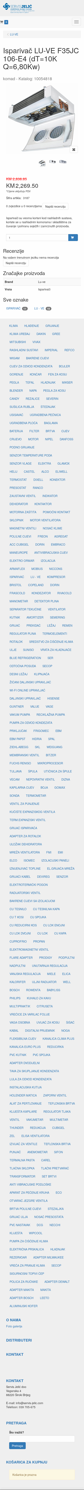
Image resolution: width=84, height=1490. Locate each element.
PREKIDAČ (34, 625)
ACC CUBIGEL (19, 544)
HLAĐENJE (31, 326)
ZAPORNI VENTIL (55, 1095)
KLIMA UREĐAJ (20, 334)
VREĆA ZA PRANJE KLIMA (27, 1265)
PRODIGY (45, 958)
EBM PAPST (17, 739)
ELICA (66, 974)
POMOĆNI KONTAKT (56, 512)
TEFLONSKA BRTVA (61, 1103)
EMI (60, 852)
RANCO (38, 488)
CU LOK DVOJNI (20, 933)
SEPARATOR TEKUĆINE (25, 609)
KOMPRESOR (56, 577)
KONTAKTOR (43, 504)
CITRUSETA (45, 1006)
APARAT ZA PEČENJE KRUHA (29, 1192)
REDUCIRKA (55, 1047)
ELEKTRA (44, 463)
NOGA (65, 1030)
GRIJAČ (15, 625)
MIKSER (67, 382)
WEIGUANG (54, 747)
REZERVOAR (18, 1257)
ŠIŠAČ (70, 1022)
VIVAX (36, 342)
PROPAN (39, 941)
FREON (43, 536)
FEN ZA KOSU (57, 374)
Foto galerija (14, 1326)
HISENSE (53, 698)
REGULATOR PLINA (23, 633)
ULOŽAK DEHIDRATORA (26, 844)
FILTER (34, 431)
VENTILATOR (56, 609)
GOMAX (59, 787)
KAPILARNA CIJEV (22, 787)
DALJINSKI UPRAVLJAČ (25, 698)
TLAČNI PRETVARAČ (55, 1168)
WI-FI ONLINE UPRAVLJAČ (27, 690)
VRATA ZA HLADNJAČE (55, 650)
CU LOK (42, 933)
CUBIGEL (58, 1128)
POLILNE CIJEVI (20, 536)
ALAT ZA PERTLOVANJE (26, 1103)
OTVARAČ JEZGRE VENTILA (29, 1201)
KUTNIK (15, 617)
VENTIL (15, 1120)
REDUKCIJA (38, 1128)
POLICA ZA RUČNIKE (24, 1282)
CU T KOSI (17, 917)
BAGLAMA (51, 423)
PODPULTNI (67, 958)
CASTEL (29, 471)
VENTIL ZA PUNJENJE (24, 804)
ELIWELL (61, 471)
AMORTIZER (35, 617)
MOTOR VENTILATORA (45, 520)
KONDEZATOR (41, 593)
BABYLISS (53, 990)
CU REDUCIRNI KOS (23, 925)
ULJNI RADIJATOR (44, 982)
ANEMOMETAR (37, 1152)
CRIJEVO (16, 439)
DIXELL (38, 480)
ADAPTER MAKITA (22, 1290)
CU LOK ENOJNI (54, 925)
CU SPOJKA (38, 917)
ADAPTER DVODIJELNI (25, 1063)
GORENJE (16, 374)
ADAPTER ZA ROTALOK (25, 836)
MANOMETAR (19, 601)
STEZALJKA (56, 1209)
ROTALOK (16, 642)
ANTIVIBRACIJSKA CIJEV (51, 552)
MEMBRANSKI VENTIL (24, 755)
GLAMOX (63, 463)
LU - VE (42, 308)
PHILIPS (15, 998)
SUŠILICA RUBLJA (22, 407)
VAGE (49, 706)
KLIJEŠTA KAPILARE (23, 1111)
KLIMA (13, 326)
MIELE (51, 974)
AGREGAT (61, 536)
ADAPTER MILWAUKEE (48, 1257)
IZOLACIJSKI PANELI (55, 860)
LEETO (44, 1298)
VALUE (34, 706)
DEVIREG (43, 877)
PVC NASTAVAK (20, 1225)
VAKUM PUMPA (20, 714)
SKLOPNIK (16, 520)
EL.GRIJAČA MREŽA (60, 868)
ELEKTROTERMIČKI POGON (29, 885)
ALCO (45, 471)
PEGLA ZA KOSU (54, 390)
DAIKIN (41, 334)
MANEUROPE (19, 552)
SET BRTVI (49, 1176)
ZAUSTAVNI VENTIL (23, 496)
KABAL (14, 1030)
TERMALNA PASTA (22, 1160)
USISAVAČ (16, 415)
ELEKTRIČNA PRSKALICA (27, 1249)
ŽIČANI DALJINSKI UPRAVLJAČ (30, 682)
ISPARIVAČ (16, 308)
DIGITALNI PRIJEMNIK (40, 1030)
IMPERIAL (51, 350)
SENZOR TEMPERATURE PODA (31, 455)
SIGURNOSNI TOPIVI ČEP (27, 1273)
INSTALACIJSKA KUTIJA (26, 1087)
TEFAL (29, 382)
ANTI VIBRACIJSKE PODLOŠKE (30, 1184)
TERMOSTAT (18, 480)
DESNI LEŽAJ (19, 674)
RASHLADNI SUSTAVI (24, 350)
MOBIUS (37, 569)
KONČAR (36, 374)
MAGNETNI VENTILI (23, 528)
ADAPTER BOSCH (21, 1298)
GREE (56, 334)
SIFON (58, 1152)
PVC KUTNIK (18, 1055)
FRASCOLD (17, 593)
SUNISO (28, 650)
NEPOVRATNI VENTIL (40, 779)
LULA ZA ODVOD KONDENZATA (31, 1079)
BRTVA (50, 431)
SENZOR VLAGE (21, 463)
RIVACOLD (64, 593)
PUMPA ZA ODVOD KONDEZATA (31, 723)
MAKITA (45, 1290)
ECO (59, 1192)
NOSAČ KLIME (52, 528)
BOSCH (15, 990)
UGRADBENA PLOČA (24, 423)
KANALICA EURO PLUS (25, 1047)
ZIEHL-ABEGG (19, 747)
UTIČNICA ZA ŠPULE (58, 771)
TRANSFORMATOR (22, 1176)
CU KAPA (60, 933)
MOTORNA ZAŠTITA (23, 512)
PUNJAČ (15, 1152)
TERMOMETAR (36, 796)
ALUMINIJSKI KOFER (24, 1306)
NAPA (33, 390)
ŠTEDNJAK (48, 407)
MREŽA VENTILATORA (25, 852)
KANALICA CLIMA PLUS (58, 1039)
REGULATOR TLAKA (57, 1111)
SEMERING (57, 617)
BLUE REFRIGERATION (25, 658)
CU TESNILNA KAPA (46, 909)
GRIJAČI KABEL (20, 877)
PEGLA (14, 382)
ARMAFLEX (17, 569)
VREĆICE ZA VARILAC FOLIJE (30, 1014)
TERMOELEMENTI (54, 633)
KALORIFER (17, 982)
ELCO (13, 860)
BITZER (51, 755)
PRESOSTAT (18, 488)
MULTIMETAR (59, 1120)
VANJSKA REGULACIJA (25, 974)
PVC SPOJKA (41, 1055)
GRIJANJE (52, 326)
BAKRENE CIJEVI (37, 358)
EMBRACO (58, 544)
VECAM (15, 779)
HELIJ (13, 471)
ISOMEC (29, 860)
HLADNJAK (48, 382)
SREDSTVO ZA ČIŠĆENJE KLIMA (51, 642)
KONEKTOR (57, 480)
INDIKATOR (49, 496)
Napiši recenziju (55, 206)
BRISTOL (16, 585)
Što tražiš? (16, 1432)
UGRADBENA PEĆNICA (45, 415)
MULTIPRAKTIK (20, 1006)
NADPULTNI (17, 966)
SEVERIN (52, 399)
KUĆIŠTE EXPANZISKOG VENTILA (32, 812)
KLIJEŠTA (16, 1233)
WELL (67, 982)
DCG (40, 1225)
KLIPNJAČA (41, 674)
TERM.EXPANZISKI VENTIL (28, 820)
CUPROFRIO (18, 941)
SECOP (47, 666)
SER (50, 658)
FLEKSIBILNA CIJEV (23, 1039)
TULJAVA (16, 771)
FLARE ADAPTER (21, 958)
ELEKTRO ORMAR (22, 561)
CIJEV (65, 431)
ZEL (12, 1136)
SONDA (14, 796)
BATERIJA (16, 431)
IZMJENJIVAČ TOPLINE (25, 868)
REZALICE (33, 399)
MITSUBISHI (18, 342)
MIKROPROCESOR (50, 763)
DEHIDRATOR (19, 504)
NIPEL (49, 439)
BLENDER (16, 390)
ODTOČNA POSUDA (23, 666)
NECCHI (55, 1225)
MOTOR (33, 439)
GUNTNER (17, 706)
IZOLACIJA (48, 561)
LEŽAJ (51, 625)
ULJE (13, 650)
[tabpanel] (42, 163)
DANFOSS (66, 439)
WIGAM (15, 358)
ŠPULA (32, 771)
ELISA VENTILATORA (35, 1136)
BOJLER (64, 366)
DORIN (39, 544)
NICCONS (55, 569)
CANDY (14, 399)
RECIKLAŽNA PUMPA (50, 714)
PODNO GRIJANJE (22, 447)
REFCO (69, 350)
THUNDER (16, 1128)
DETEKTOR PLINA (46, 601)
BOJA (44, 787)
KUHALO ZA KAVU (39, 998)
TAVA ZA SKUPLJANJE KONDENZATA (34, 1071)
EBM (58, 731)
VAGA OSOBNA (20, 1022)
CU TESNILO (18, 909)
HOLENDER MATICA (23, 1095)
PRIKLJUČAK (18, 731)
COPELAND (36, 585)
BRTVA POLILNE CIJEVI (25, 1209)
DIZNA (65, 779)
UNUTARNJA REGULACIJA (49, 966)
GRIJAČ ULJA (19, 1217)
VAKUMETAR (34, 1120)
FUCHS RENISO (20, 763)
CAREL (46, 1160)
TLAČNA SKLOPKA (22, 1168)
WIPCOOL (35, 1233)
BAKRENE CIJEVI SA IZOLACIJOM (32, 901)
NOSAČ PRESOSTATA (48, 1217)
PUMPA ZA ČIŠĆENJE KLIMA (29, 1241)
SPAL (51, 739)
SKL (37, 747)
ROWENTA (33, 990)
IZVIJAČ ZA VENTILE (23, 1144)
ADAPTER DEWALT (57, 1282)
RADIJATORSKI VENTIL (25, 893)
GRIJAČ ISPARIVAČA (23, 828)
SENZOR (62, 877)
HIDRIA (37, 739)
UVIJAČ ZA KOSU (48, 1022)
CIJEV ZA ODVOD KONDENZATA (31, 366)
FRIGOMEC (41, 731)
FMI (48, 852)
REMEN (67, 625)
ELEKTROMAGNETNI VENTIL (29, 949)
